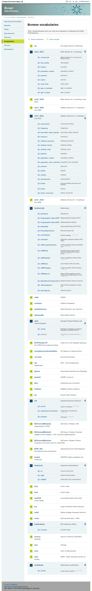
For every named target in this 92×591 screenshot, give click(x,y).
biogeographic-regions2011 (50, 222)
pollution (44, 154)
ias (35, 395)
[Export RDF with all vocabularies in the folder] (85, 52)
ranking (43, 175)
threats (43, 183)
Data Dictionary (21, 17)
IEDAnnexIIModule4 (42, 441)
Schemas (7, 37)
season (43, 80)
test (35, 545)
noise (36, 518)
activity (43, 329)
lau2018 (37, 498)
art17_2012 (39, 116)
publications (39, 524)
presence (44, 75)
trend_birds (44, 84)
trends (43, 189)
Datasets (7, 25)
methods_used (46, 149)
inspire (37, 457)
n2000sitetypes (46, 268)
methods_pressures (47, 141)
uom (36, 551)
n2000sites (44, 264)
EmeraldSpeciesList (47, 231)
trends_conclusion (47, 193)
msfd (36, 512)
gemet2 (37, 377)
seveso (37, 537)
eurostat (37, 357)
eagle (42, 475)
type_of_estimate (46, 88)
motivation (44, 239)
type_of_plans (45, 92)
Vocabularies (9, 41)
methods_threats (46, 145)
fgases (37, 371)
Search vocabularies (37, 39)
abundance (44, 214)
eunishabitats (45, 235)
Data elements (9, 33)
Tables (6, 29)
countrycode (45, 57)
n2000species (45, 274)
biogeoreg (44, 128)
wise (36, 557)
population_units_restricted (50, 162)
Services (7, 45)
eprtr (36, 321)
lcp (35, 507)
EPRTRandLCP (41, 343)
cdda (36, 297)
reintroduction (45, 179)
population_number (47, 71)
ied (35, 401)
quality (43, 171)
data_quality (45, 63)
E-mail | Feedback (10, 584)
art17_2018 (39, 200)
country (43, 571)
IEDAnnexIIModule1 (42, 424)
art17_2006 (39, 108)
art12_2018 (39, 99)
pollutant (44, 417)
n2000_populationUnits (48, 245)
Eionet (13, 17)
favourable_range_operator (50, 132)
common (38, 303)
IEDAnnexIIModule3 (42, 432)
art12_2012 (39, 52)
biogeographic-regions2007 (50, 218)
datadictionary (40, 309)
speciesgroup (45, 290)
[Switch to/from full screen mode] (76, 1)
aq (35, 46)
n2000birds (44, 251)
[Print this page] (73, 1)
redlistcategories (46, 285)
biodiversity (39, 208)
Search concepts (54, 39)
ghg (36, 383)
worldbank (38, 565)
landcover (38, 465)
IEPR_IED (38, 449)
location (43, 67)
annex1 (43, 406)
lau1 (36, 486)
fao (35, 363)
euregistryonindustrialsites (45, 351)
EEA (13, 1)
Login (69, 1)
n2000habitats (45, 258)
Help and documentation (13, 21)
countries (44, 530)
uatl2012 (43, 479)
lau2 (36, 492)
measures (44, 137)
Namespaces (8, 49)
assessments (45, 124)
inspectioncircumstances (49, 411)
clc (42, 471)
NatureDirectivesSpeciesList (50, 281)
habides (37, 389)
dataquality (44, 226)
